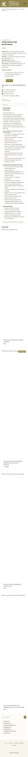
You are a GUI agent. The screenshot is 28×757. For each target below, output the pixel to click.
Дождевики (6, 40)
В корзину (9, 80)
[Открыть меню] (24, 3)
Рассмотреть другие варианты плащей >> (13, 221)
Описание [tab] (5, 104)
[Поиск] (25, 717)
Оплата (10, 743)
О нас (6, 743)
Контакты (14, 745)
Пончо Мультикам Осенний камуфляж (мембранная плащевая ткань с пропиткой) (12, 463)
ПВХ (4, 116)
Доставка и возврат (18, 743)
